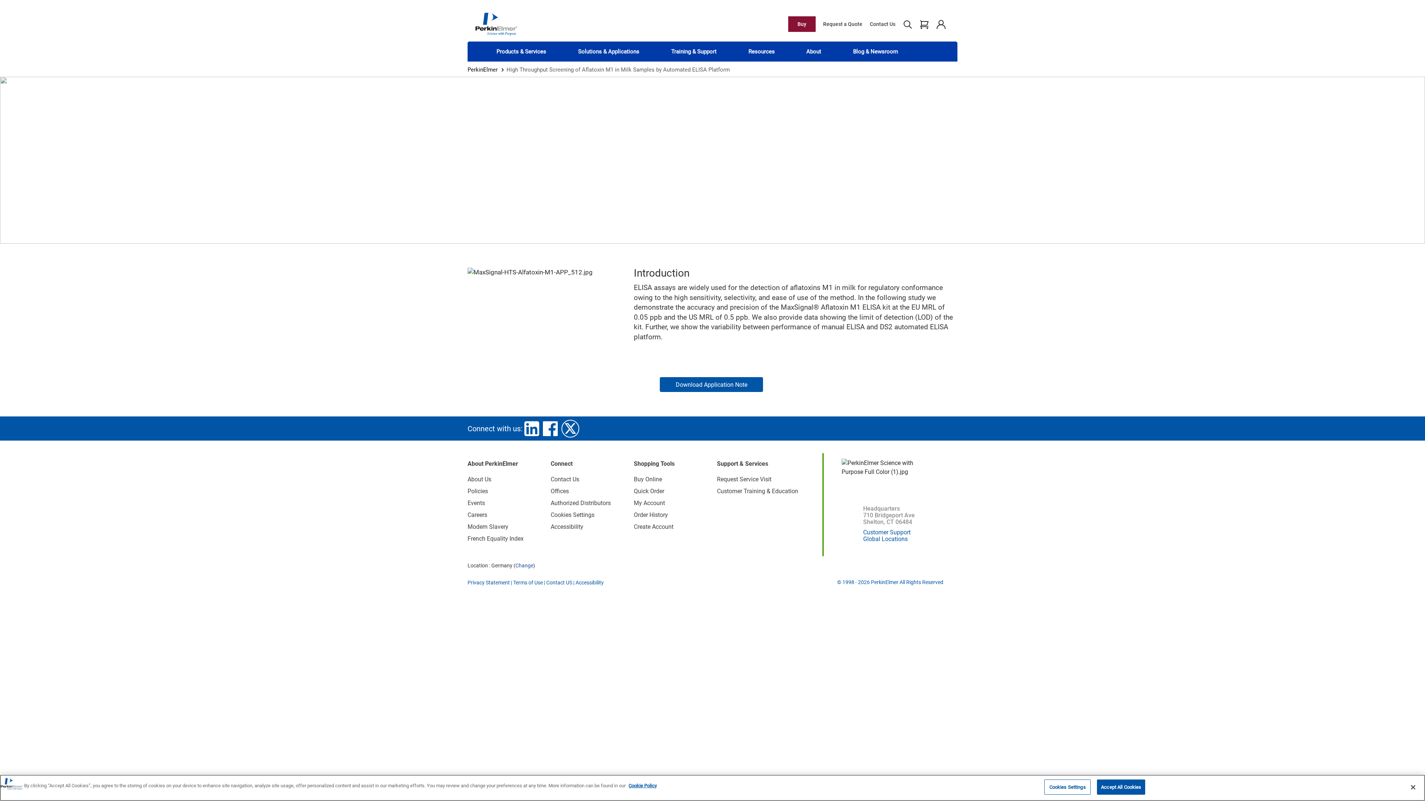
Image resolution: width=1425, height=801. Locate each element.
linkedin (531, 428)
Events (476, 503)
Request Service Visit (744, 479)
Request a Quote (842, 24)
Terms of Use (528, 583)
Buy (801, 24)
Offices (560, 491)
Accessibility (567, 526)
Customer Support (887, 532)
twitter (570, 429)
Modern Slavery (488, 526)
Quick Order (649, 491)
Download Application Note (711, 384)
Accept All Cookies (1121, 787)
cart (924, 24)
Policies (478, 491)
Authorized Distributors (581, 503)
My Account (649, 503)
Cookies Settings (1067, 787)
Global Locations (885, 539)
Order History (651, 514)
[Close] (1413, 787)
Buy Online (648, 479)
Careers (477, 514)
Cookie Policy (643, 785)
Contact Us (882, 24)
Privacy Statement (489, 583)
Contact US (559, 583)
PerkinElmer (483, 69)
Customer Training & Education (757, 491)
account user (941, 24)
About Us (479, 479)
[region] (712, 788)
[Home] (496, 24)
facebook (550, 428)
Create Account (654, 526)
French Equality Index (496, 538)
